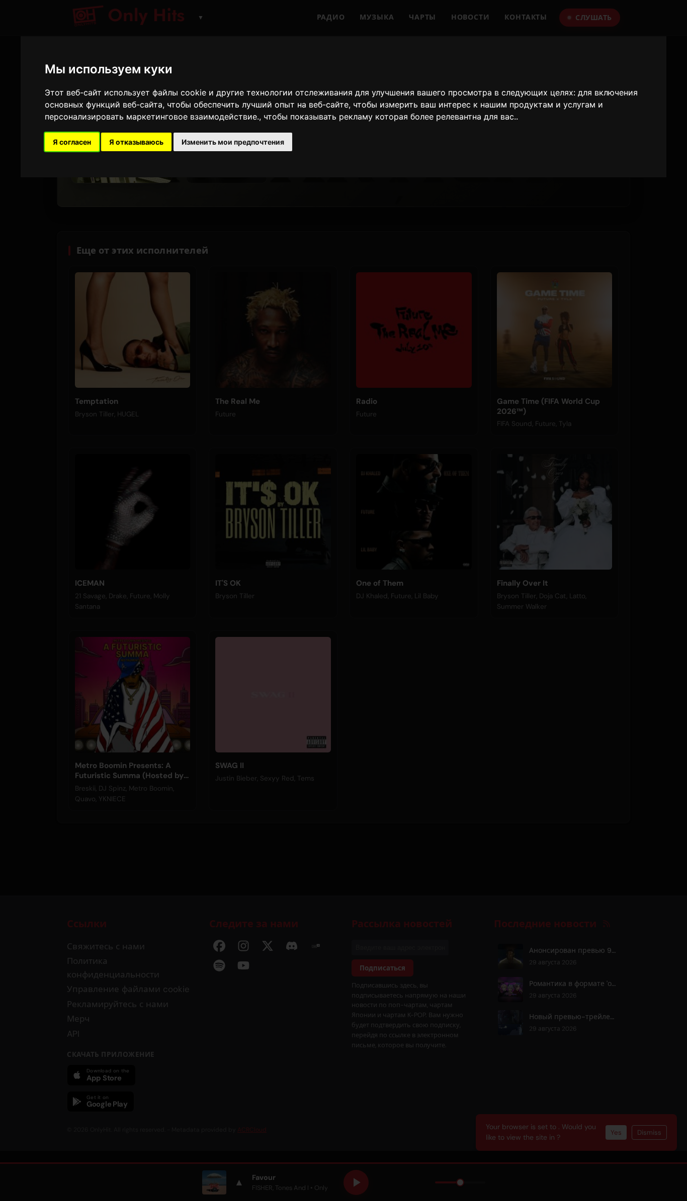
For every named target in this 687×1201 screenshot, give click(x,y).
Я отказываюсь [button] (136, 142)
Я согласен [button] (72, 142)
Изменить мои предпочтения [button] (233, 142)
